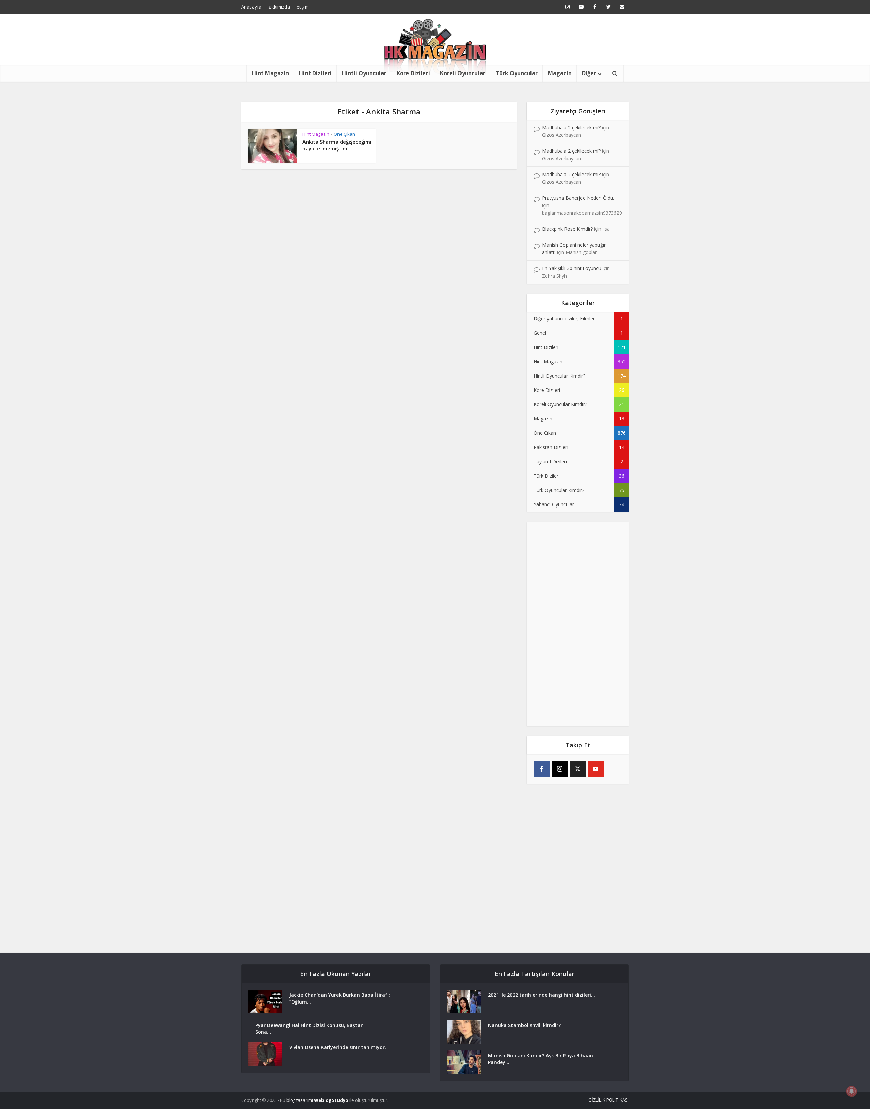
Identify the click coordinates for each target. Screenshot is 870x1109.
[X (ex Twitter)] (578, 769)
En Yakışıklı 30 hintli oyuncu (571, 268)
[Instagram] (560, 769)
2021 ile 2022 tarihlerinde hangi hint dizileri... (541, 995)
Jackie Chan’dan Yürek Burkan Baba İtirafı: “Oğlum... (339, 998)
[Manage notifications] (851, 1091)
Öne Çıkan (344, 134)
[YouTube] (596, 769)
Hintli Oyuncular (364, 73)
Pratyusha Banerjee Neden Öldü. (578, 198)
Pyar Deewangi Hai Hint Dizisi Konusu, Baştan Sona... (309, 1028)
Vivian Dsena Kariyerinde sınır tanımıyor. (337, 1047)
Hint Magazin (270, 73)
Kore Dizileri (413, 73)
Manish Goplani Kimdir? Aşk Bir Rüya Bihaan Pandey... (540, 1058)
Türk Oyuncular (516, 73)
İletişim (301, 7)
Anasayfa (251, 7)
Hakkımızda (278, 7)
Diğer (589, 73)
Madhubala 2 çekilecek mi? (571, 127)
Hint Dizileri (315, 73)
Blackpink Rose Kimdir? (567, 229)
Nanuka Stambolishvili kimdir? (524, 1025)
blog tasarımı (299, 1100)
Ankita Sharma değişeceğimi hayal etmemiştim (336, 145)
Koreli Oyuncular (462, 73)
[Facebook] (542, 769)
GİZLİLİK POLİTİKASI (608, 1100)
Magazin (560, 73)
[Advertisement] (578, 624)
